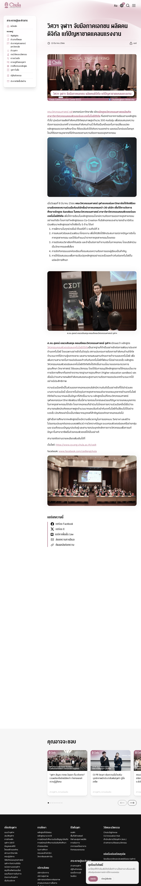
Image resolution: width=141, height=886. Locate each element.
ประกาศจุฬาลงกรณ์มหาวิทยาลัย (18, 45)
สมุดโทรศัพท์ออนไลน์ (12, 870)
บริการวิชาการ (43, 872)
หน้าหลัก (14, 26)
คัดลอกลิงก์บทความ (65, 544)
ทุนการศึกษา (42, 849)
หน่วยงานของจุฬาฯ (12, 867)
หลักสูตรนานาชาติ (44, 836)
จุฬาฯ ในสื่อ (15, 70)
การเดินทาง (75, 842)
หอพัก (72, 832)
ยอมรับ (93, 879)
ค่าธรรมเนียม (42, 846)
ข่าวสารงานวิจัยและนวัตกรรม (115, 842)
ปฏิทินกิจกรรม (16, 75)
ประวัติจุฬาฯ (9, 836)
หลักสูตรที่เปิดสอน (44, 832)
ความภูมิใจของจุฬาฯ (18, 62)
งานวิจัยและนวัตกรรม (19, 54)
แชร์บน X (60, 529)
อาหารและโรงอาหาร (78, 846)
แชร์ (135, 43)
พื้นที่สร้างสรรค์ (76, 836)
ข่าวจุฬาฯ (14, 50)
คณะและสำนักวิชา (44, 853)
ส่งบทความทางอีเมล (65, 539)
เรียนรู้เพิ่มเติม (106, 879)
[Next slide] (132, 803)
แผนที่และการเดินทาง (12, 873)
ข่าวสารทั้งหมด (16, 39)
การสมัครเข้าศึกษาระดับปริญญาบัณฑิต (52, 839)
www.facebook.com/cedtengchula (78, 451)
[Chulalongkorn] (12, 5)
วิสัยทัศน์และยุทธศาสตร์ (13, 860)
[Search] (128, 5)
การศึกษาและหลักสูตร (19, 66)
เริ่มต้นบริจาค (9, 880)
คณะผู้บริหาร (9, 856)
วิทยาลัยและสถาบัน (44, 856)
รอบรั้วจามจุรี (75, 872)
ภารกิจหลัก (8, 839)
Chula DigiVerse (110, 832)
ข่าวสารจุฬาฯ (75, 865)
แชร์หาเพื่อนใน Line (64, 534)
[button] (48, 802)
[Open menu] (134, 5)
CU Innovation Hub (112, 836)
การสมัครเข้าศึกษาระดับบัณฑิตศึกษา (51, 842)
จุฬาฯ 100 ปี (9, 842)
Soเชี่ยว (73, 876)
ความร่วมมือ (15, 58)
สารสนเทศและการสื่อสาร (47, 883)
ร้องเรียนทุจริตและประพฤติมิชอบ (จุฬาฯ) (119, 859)
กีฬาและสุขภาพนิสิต (78, 839)
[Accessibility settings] (115, 5)
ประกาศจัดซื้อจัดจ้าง (18, 81)
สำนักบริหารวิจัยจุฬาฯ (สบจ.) (115, 839)
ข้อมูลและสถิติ (9, 846)
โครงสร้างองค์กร (11, 849)
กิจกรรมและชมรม (77, 849)
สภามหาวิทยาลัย (10, 853)
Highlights (14, 35)
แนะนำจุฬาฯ (9, 832)
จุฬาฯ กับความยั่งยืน (12, 863)
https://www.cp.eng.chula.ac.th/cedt (76, 444)
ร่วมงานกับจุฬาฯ (11, 877)
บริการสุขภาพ (42, 876)
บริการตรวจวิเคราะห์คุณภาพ (48, 879)
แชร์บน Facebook (64, 523)
